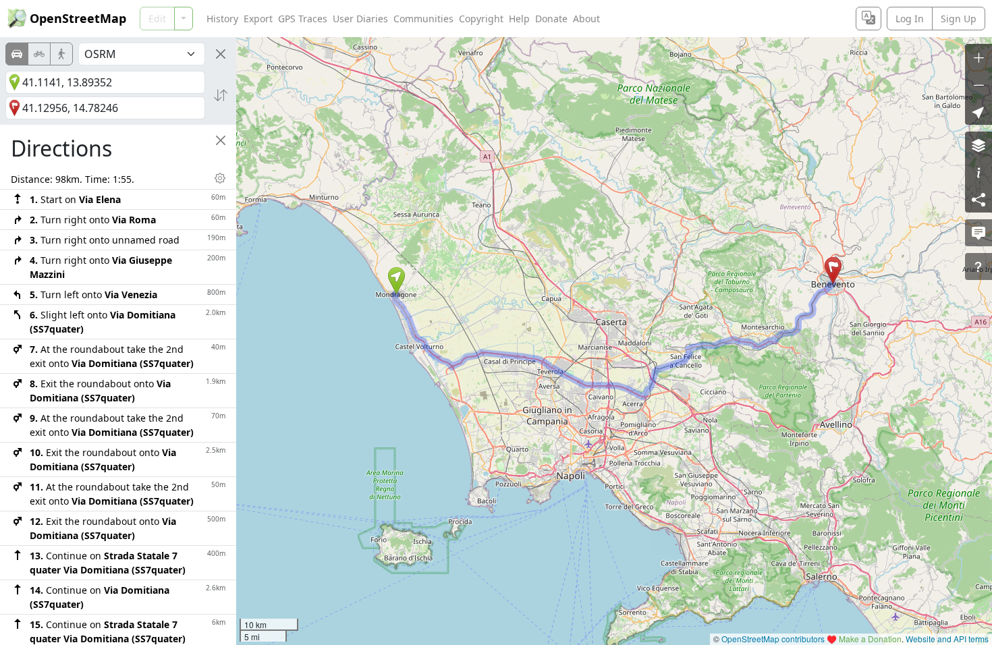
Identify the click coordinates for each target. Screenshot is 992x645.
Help (519, 18)
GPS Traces (302, 18)
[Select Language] (868, 18)
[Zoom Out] (978, 84)
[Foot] (61, 54)
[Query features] (978, 266)
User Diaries (360, 18)
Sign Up (958, 18)
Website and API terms (947, 638)
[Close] (221, 54)
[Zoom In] (978, 57)
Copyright (481, 18)
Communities (423, 18)
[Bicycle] (39, 54)
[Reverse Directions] (221, 95)
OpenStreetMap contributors (773, 638)
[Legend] (978, 172)
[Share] (978, 199)
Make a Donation (870, 638)
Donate (551, 18)
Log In (909, 18)
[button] (396, 280)
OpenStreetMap (78, 18)
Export (258, 18)
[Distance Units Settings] (220, 178)
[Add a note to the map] (978, 232)
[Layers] (978, 145)
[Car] (16, 54)
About (586, 18)
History (222, 18)
